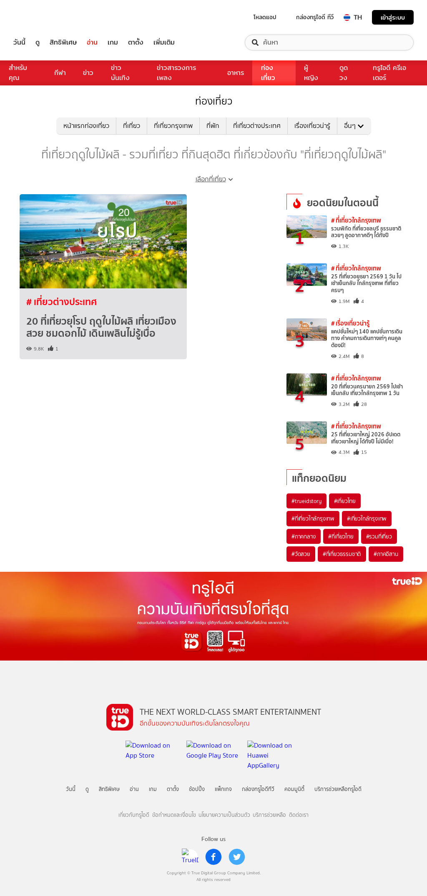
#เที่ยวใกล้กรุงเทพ (367, 518)
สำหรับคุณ (18, 73)
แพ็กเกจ (223, 789)
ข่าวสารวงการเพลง (176, 73)
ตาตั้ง (135, 43)
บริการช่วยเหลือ (269, 815)
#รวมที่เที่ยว (379, 536)
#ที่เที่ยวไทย (340, 536)
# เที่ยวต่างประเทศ (61, 301)
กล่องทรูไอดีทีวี (258, 789)
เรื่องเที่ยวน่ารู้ (312, 125)
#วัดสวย (300, 554)
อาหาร (235, 73)
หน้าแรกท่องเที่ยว (86, 125)
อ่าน (92, 43)
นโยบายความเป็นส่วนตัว (224, 815)
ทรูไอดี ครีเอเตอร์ (389, 73)
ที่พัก (212, 125)
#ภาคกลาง (303, 536)
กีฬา (60, 73)
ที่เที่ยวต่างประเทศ (257, 125)
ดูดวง (343, 73)
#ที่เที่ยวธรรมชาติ (342, 554)
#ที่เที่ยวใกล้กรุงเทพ (312, 518)
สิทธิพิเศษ (63, 43)
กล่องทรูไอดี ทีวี (315, 17)
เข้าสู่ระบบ (393, 17)
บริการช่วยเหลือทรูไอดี (338, 789)
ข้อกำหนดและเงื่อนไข (174, 815)
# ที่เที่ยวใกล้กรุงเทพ (356, 220)
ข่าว (88, 73)
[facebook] (213, 856)
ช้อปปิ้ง (197, 789)
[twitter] (237, 856)
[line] (190, 856)
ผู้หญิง (311, 73)
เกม (113, 43)
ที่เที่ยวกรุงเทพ (173, 125)
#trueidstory (306, 501)
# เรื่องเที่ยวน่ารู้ (350, 323)
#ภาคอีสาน (386, 554)
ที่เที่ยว (131, 125)
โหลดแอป (265, 17)
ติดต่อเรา (299, 815)
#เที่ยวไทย (345, 501)
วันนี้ (19, 43)
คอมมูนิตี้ (294, 789)
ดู (37, 43)
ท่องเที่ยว (268, 73)
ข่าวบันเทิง (120, 73)
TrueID (38, 17)
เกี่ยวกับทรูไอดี (133, 815)
